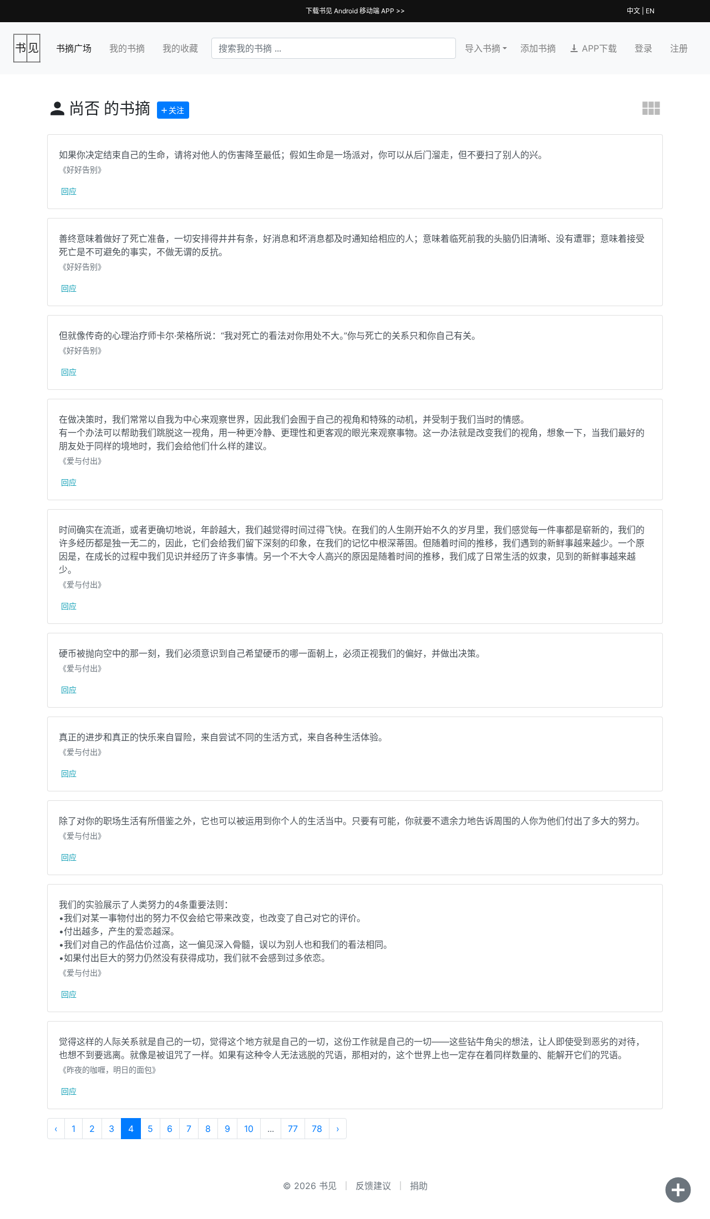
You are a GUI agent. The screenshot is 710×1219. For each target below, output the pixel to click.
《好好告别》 (82, 169)
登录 (643, 48)
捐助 (419, 1185)
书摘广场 (74, 48)
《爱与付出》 (82, 460)
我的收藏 (180, 48)
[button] (595, 48)
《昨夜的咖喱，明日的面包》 (109, 1069)
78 (317, 1128)
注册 (679, 48)
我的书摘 (127, 48)
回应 (69, 191)
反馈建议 (373, 1185)
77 (293, 1128)
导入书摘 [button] (482, 48)
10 (248, 1128)
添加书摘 (538, 48)
